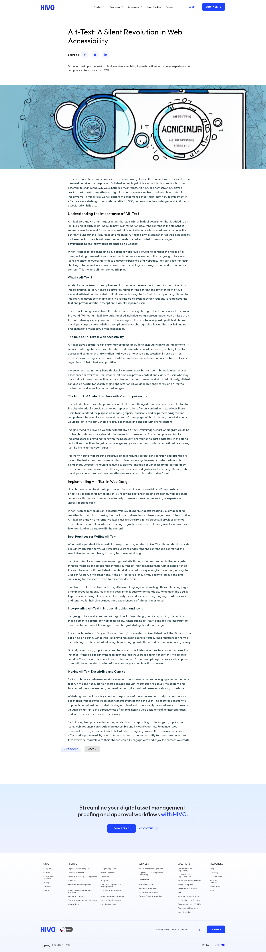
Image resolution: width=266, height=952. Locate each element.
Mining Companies (186, 885)
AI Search (72, 881)
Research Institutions (187, 888)
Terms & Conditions (180, 929)
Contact (47, 890)
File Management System (79, 885)
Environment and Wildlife (189, 904)
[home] (47, 7)
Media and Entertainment (189, 881)
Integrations (73, 904)
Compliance (106, 877)
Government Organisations (184, 876)
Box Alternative (146, 884)
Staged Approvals (109, 869)
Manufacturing (184, 912)
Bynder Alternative (147, 888)
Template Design (75, 896)
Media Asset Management (151, 869)
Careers (47, 887)
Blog (212, 869)
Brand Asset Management (113, 896)
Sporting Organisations (188, 896)
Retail (180, 892)
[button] (99, 7)
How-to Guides (213, 882)
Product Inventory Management (82, 877)
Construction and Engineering (185, 870)
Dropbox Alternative (148, 892)
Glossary (214, 873)
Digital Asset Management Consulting (151, 874)
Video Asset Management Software (80, 891)
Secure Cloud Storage (111, 900)
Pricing (169, 6)
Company (47, 869)
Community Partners (48, 878)
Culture (46, 873)
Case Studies (154, 6)
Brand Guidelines (108, 873)
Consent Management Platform (82, 900)
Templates (215, 887)
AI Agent (105, 881)
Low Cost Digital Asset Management (111, 886)
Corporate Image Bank (111, 890)
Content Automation (77, 873)
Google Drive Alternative (150, 896)
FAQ (212, 890)
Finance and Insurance (188, 908)
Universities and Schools (189, 900)
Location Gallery (108, 904)
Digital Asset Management (80, 869)
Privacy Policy (162, 929)
